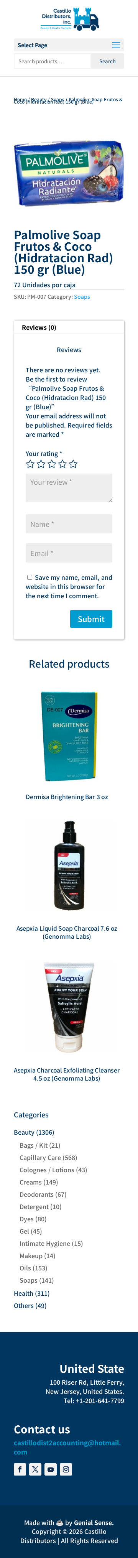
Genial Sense (93, 1522)
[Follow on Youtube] (50, 1469)
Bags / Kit (34, 1145)
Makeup (31, 1255)
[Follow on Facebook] (20, 1469)
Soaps (57, 99)
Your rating (44, 453)
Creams (31, 1181)
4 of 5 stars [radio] (62, 464)
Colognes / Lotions (47, 1169)
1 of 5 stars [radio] (30, 464)
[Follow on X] (35, 1469)
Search (107, 61)
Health (23, 1293)
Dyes (27, 1218)
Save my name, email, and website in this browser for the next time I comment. (69, 586)
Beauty (39, 99)
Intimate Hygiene (45, 1243)
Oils (25, 1267)
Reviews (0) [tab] (39, 327)
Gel (24, 1231)
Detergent (34, 1206)
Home (20, 99)
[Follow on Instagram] (66, 1469)
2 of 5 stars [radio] (41, 464)
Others (24, 1305)
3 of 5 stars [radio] (51, 464)
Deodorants (37, 1194)
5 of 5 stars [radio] (73, 464)
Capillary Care (40, 1157)
